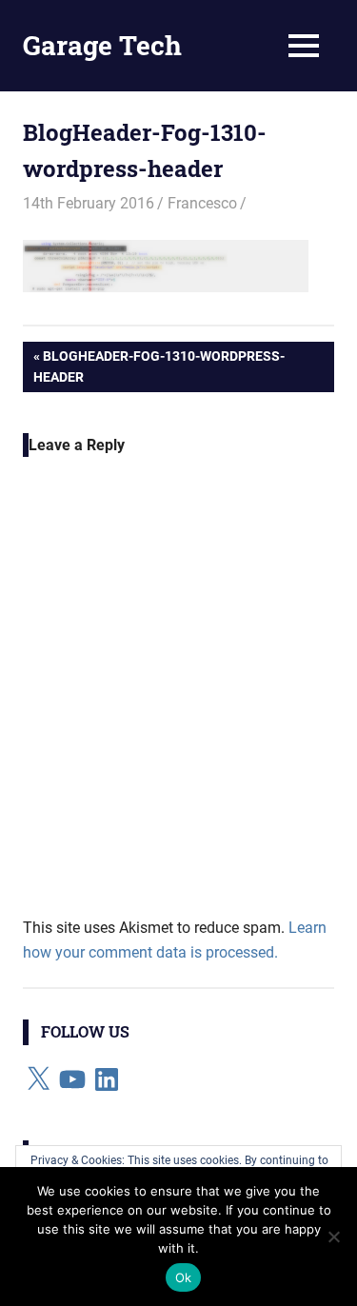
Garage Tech (102, 45)
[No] (333, 1236)
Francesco (202, 203)
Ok (183, 1277)
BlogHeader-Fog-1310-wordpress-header (159, 366)
